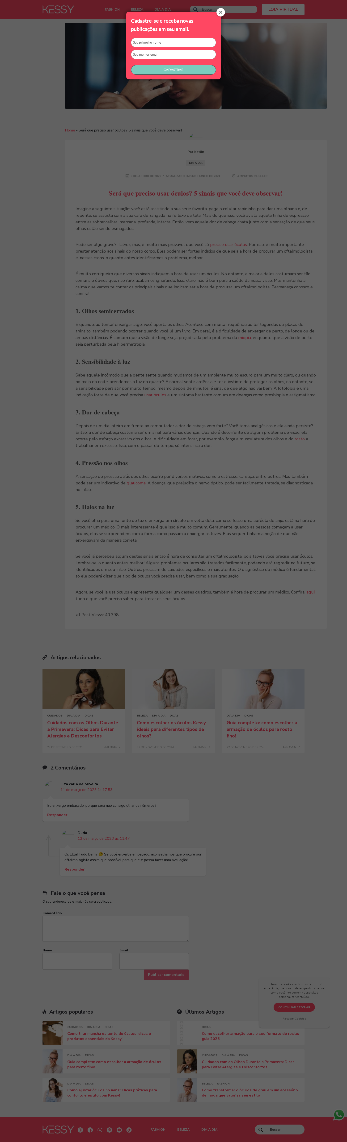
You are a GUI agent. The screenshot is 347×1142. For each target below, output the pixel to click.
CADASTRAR (173, 70)
